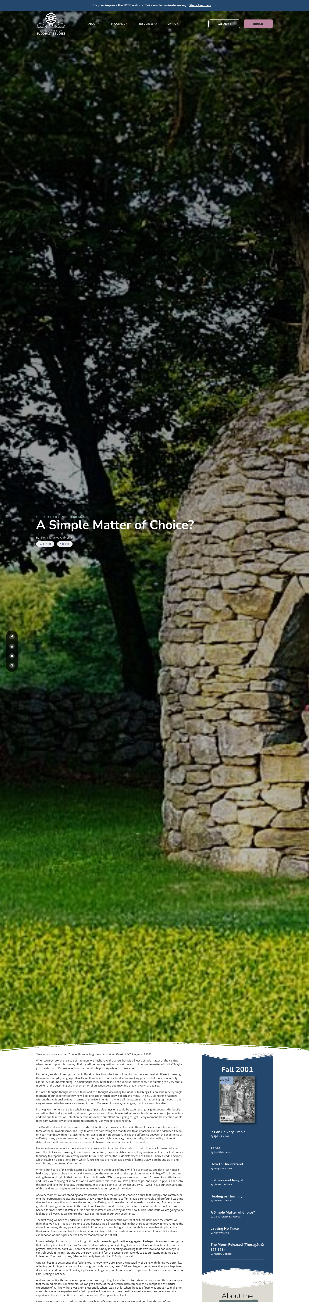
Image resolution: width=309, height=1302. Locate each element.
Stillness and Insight (227, 1180)
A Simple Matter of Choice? (233, 1212)
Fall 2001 (45, 543)
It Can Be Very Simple (228, 1132)
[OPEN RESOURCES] (155, 23)
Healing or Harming (226, 1196)
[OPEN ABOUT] (99, 23)
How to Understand (227, 1164)
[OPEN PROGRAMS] (127, 23)
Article (65, 543)
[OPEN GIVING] (178, 23)
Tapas (215, 1148)
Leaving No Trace (225, 1228)
